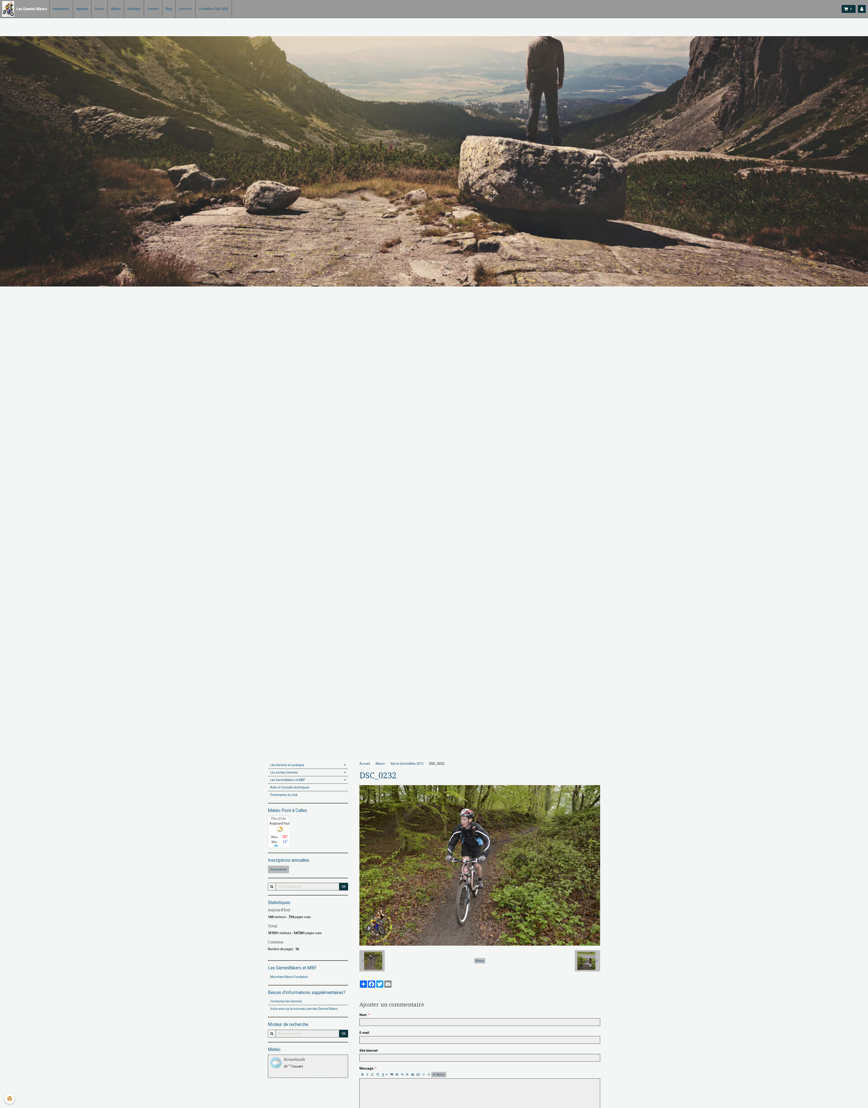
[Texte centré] (397, 1074)
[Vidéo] (418, 1074)
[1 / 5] (362, 993)
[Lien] (402, 1074)
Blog (169, 9)
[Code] (423, 1074)
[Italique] (367, 1074)
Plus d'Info (278, 818)
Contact (153, 9)
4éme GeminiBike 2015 (407, 763)
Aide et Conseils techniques (289, 787)
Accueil (364, 763)
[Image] (412, 1074)
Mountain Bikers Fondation (289, 977)
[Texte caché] (407, 1074)
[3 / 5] (374, 993)
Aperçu (440, 1074)
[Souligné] (372, 1074)
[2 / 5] (368, 993)
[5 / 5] (385, 993)
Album (115, 9)
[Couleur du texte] (384, 1074)
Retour (480, 960)
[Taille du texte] (377, 1074)
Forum (99, 9)
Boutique (133, 9)
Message (366, 1068)
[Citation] (391, 1074)
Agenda (82, 9)
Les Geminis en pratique (287, 765)
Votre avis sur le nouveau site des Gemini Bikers (304, 1009)
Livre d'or (185, 9)
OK (344, 886)
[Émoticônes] (429, 1074)
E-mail (364, 1033)
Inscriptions (61, 9)
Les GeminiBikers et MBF (287, 780)
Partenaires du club (284, 795)
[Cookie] (10, 1099)
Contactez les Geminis (286, 1001)
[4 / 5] (379, 993)
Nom (363, 1015)
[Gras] (362, 1074)
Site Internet (368, 1050)
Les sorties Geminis (284, 772)
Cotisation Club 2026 (213, 9)
